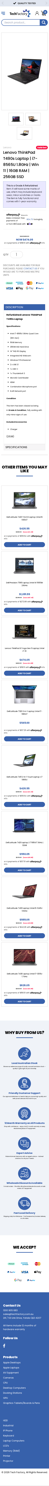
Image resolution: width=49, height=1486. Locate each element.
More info (24, 215)
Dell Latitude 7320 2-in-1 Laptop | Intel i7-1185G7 (24, 712)
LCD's (6, 1445)
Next (46, 3)
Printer (6, 1455)
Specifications (16, 447)
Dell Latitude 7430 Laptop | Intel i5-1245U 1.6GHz (24, 909)
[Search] (44, 22)
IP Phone (7, 1430)
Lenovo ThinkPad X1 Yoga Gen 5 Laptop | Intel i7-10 (24, 649)
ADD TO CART (24, 544)
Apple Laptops (11, 1367)
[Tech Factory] (20, 13)
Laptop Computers (13, 1440)
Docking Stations (12, 1392)
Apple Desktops (12, 1362)
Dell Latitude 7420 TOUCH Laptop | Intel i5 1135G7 (25, 518)
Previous (2, 3)
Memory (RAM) (11, 1450)
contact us (30, 268)
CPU (5, 1382)
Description (14, 307)
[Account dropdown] (37, 13)
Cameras (8, 1377)
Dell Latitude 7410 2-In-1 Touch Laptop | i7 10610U (24, 778)
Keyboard (8, 1435)
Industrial (8, 1425)
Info (43, 243)
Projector (8, 1460)
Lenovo (7, 147)
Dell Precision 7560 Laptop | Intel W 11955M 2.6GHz (24, 584)
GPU (5, 1398)
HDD (5, 1420)
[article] (24, 518)
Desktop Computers (14, 1387)
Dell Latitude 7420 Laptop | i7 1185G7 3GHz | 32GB (24, 844)
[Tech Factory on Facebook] (4, 1346)
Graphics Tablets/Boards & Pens (21, 1403)
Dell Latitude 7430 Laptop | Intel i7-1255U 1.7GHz (24, 975)
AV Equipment (11, 1372)
